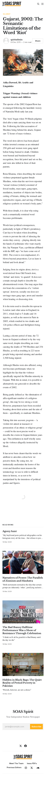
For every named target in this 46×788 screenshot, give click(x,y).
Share (37, 41)
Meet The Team (16, 763)
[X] (20, 746)
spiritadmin (17, 39)
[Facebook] (25, 746)
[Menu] (42, 4)
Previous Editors (14, 767)
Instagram (26, 768)
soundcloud (37, 768)
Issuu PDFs (32, 763)
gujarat (6, 14)
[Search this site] (38, 4)
